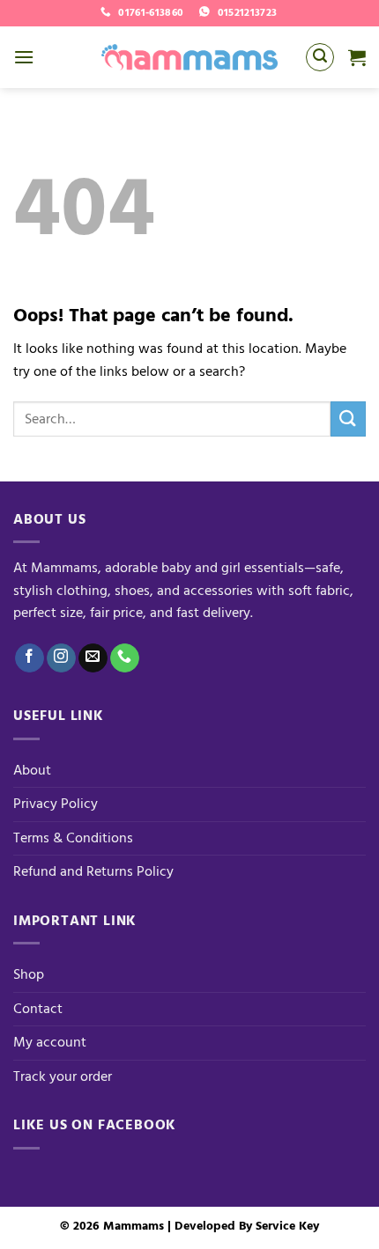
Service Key (287, 1226)
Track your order (62, 1076)
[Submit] (348, 418)
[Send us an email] (93, 658)
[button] (23, 56)
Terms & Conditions (73, 838)
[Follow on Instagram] (61, 658)
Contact (38, 1008)
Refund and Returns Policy (93, 871)
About (32, 770)
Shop (28, 974)
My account (49, 1042)
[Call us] (124, 658)
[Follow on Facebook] (29, 658)
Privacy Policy (55, 803)
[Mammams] (189, 57)
